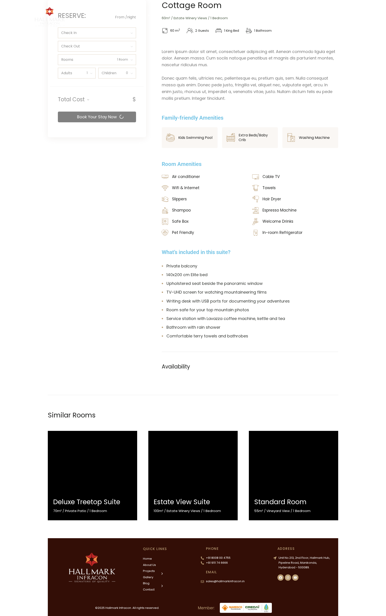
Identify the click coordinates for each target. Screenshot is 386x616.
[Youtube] (295, 577)
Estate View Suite (182, 502)
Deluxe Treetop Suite (86, 502)
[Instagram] (288, 577)
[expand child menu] (190, 13)
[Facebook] (280, 577)
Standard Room (280, 502)
